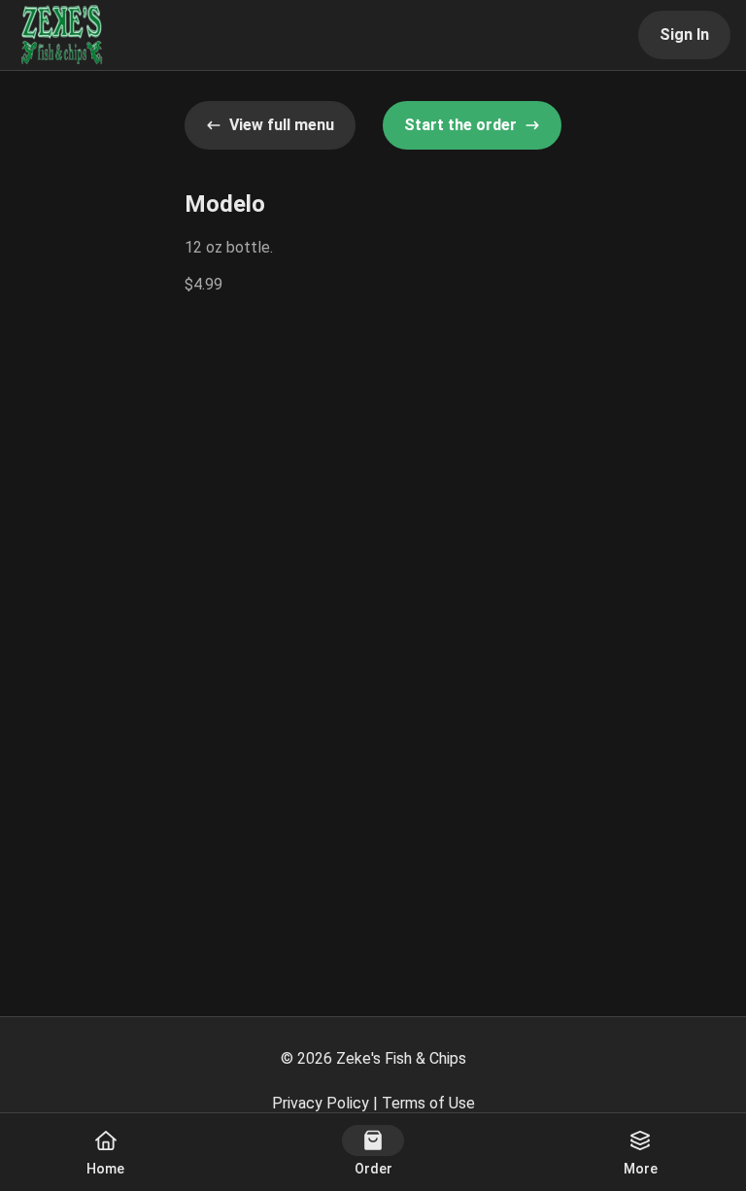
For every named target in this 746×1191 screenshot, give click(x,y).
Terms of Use (428, 1103)
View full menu (281, 125)
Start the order (460, 125)
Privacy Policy (320, 1103)
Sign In (684, 34)
